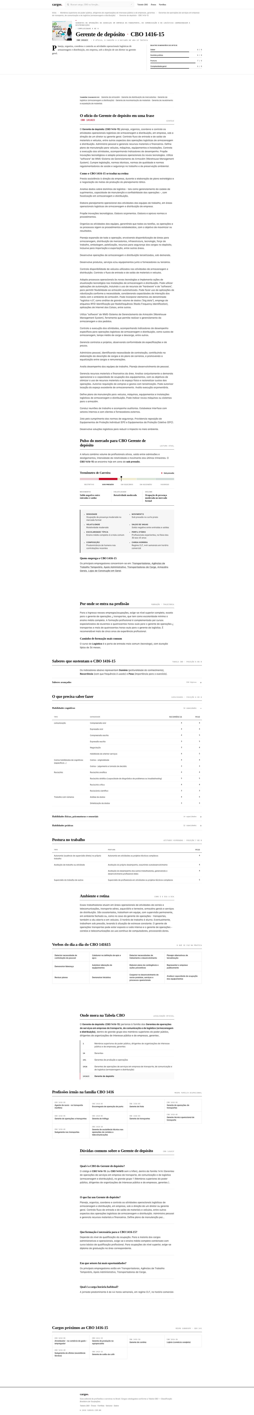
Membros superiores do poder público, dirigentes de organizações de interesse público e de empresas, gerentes (107, 13)
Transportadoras (141, 563)
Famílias (162, 4)
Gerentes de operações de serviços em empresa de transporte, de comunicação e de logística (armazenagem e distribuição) (133, 24)
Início (54, 13)
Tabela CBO (142, 4)
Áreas (153, 4)
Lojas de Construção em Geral (104, 570)
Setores (109, 1406)
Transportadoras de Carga (141, 567)
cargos (57, 4)
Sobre (116, 1406)
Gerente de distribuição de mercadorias (138, 97)
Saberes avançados (124, 682)
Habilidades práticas (124, 825)
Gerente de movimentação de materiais (133, 100)
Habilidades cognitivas (124, 708)
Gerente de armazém (110, 97)
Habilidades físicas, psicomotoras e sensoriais (124, 816)
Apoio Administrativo (115, 567)
